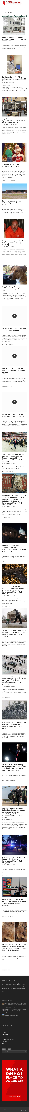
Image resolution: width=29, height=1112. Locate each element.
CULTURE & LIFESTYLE (6, 1030)
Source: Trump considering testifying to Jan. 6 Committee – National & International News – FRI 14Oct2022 (14, 767)
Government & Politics (13, 124)
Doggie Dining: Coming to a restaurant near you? (13, 288)
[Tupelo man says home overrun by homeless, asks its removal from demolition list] (14, 106)
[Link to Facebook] (24, 1110)
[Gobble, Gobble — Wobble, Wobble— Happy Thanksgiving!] (14, 25)
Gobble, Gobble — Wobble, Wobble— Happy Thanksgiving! (14, 38)
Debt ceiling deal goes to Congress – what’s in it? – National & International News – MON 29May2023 (14, 548)
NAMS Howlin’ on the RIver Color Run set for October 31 (13, 415)
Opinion (10, 40)
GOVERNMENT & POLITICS (7, 1036)
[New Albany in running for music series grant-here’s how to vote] (14, 356)
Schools (4, 417)
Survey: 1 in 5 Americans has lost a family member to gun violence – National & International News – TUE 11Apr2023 (13, 590)
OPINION (4, 1043)
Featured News (5, 40)
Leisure (3, 290)
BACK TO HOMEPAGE (18, 1108)
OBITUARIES (4, 1041)
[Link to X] (21, 1110)
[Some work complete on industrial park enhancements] (14, 190)
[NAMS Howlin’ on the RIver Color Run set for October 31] (14, 402)
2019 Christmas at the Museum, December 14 (11, 165)
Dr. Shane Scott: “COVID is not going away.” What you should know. (14, 79)
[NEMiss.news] (12, 3)
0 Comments (13, 51)
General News (11, 82)
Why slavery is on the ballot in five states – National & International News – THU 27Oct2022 (14, 725)
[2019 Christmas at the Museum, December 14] (14, 152)
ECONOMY (4, 1032)
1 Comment (13, 386)
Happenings (4, 331)
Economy (4, 204)
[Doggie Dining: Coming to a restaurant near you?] (14, 275)
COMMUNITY (4, 1027)
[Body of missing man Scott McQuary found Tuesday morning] (14, 228)
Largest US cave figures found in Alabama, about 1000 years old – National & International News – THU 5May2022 (14, 947)
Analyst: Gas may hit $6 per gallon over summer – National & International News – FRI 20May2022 (14, 902)
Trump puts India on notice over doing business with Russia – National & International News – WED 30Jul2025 (13, 458)
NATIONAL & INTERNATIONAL (8, 1039)
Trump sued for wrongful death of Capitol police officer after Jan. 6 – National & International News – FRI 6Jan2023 (14, 680)
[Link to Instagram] (26, 1110)
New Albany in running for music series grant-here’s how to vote (14, 370)
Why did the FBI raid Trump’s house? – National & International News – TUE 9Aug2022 (13, 860)
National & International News (8, 463)
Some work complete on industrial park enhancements (14, 202)
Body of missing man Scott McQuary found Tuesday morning (12, 243)
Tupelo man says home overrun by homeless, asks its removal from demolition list (14, 121)
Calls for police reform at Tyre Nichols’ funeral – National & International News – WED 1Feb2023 (14, 633)
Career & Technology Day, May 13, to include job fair (14, 329)
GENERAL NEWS (5, 1034)
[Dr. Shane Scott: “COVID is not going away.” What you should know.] (14, 65)
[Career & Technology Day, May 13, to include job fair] (14, 316)
